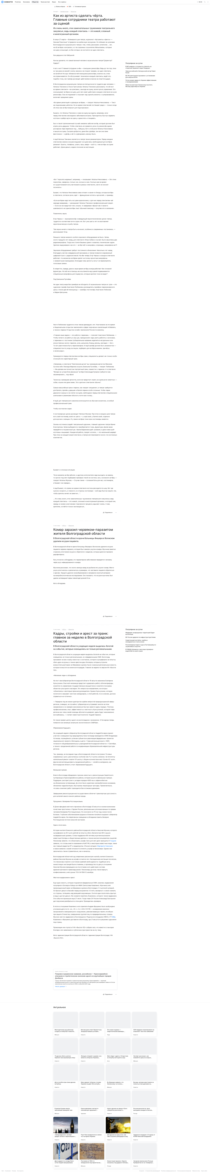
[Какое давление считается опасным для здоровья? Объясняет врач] (92, 1103)
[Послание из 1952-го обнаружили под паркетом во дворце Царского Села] (92, 1155)
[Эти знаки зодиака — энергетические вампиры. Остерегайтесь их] (118, 1024)
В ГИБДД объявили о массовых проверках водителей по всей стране (139, 650)
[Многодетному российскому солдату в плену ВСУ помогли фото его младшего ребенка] (65, 1024)
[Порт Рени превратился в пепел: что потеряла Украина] (92, 1129)
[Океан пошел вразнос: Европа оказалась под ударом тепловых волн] (118, 1155)
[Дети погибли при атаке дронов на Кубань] (65, 1076)
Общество (73, 11)
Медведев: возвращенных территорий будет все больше (140, 633)
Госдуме (113, 841)
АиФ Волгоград (64, 11)
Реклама (14, 1170)
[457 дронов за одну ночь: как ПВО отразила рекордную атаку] (118, 1129)
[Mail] (2, 2)
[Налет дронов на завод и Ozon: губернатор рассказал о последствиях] (118, 1103)
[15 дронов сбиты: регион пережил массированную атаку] (65, 1050)
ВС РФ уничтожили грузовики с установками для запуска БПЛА (140, 76)
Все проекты (20, 1170)
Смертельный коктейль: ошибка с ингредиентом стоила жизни (137, 641)
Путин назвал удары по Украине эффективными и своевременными (141, 81)
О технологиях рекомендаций (152, 1170)
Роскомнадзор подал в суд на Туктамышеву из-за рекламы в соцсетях (141, 645)
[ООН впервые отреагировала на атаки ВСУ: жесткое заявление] (144, 1024)
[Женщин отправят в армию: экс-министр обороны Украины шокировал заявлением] (92, 1050)
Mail (3, 1170)
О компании (8, 1170)
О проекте (141, 1170)
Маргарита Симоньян (105, 846)
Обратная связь (196, 1170)
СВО (69, 6)
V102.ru (64, 525)
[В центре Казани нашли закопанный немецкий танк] (65, 1103)
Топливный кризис (80, 6)
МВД (113, 917)
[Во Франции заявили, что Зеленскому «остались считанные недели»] (118, 1076)
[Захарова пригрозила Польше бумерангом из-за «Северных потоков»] (144, 1155)
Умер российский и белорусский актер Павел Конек (141, 72)
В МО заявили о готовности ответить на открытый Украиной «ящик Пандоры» (138, 67)
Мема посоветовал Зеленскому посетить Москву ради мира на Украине (139, 85)
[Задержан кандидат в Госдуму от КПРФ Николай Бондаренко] (144, 1129)
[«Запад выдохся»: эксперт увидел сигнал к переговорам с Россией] (65, 1129)
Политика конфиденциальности (168, 1170)
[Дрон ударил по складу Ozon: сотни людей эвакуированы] (65, 1155)
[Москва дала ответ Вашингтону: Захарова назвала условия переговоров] (92, 1024)
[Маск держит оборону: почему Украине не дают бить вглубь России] (92, 1076)
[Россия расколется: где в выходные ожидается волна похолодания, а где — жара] (144, 1103)
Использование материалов (184, 1170)
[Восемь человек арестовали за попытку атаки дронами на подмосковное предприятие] (144, 1076)
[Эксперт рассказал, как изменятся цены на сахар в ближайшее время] (144, 1050)
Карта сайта (204, 1170)
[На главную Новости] (8, 2)
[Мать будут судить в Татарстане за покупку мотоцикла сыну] (118, 1050)
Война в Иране (60, 6)
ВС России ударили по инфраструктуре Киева (141, 637)
